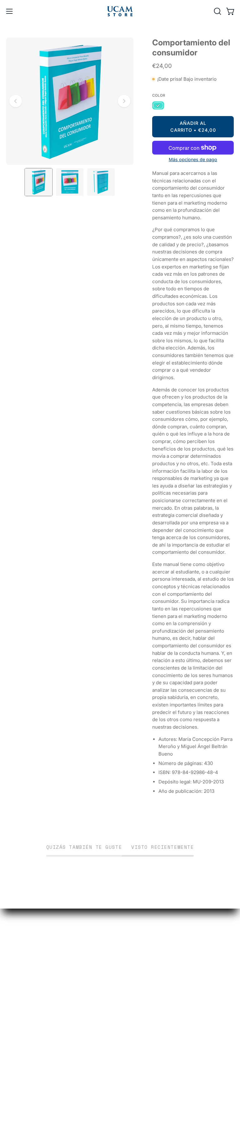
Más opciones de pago (193, 159)
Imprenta (137, 972)
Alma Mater (140, 962)
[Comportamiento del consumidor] (38, 182)
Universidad (140, 940)
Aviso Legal (20, 1026)
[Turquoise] (158, 106)
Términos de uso (27, 1016)
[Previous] (15, 101)
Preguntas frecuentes (32, 1005)
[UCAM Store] (120, 11)
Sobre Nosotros (25, 1037)
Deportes (137, 951)
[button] (216, 11)
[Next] (124, 101)
